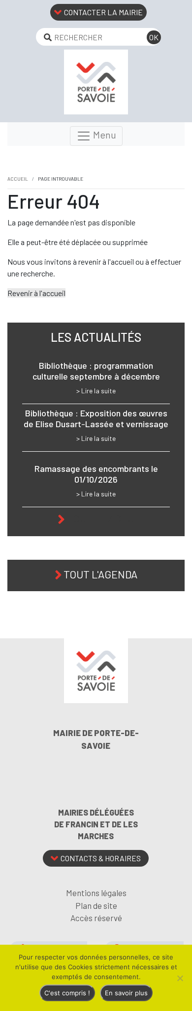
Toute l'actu (100, 518)
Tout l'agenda (100, 574)
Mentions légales (96, 893)
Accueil (17, 179)
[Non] (180, 978)
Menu (103, 134)
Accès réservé (96, 918)
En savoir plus (126, 993)
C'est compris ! (67, 993)
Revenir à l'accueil (36, 293)
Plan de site (96, 905)
